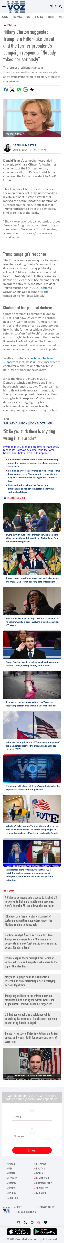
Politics (11, 25)
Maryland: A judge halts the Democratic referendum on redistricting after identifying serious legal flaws (30, 488)
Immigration (42, 1178)
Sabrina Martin (24, 145)
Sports (12, 1188)
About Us (13, 1198)
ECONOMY (12, 1178)
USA (29, 17)
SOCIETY (12, 1183)
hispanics (17, 17)
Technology (42, 1188)
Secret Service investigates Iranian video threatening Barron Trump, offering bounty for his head (32, 664)
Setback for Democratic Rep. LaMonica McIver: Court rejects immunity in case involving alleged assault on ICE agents (33, 622)
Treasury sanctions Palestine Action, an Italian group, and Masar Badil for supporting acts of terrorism (32, 580)
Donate (5, 17)
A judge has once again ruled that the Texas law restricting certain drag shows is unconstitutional (31, 704)
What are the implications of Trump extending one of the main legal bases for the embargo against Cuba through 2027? (33, 746)
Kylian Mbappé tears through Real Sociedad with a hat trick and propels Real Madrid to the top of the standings (31, 962)
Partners (41, 1193)
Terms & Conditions (25, 1212)
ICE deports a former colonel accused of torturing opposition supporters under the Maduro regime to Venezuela (34, 463)
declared (46, 287)
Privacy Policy (47, 1207)
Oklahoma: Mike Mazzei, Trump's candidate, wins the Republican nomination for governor (33, 788)
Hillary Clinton (16, 423)
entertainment (44, 1183)
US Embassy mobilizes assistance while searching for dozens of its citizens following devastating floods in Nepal (31, 1019)
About (18, 1207)
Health (51, 17)
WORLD (39, 1173)
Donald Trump (41, 423)
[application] (32, 1064)
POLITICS (39, 17)
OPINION (12, 1193)
